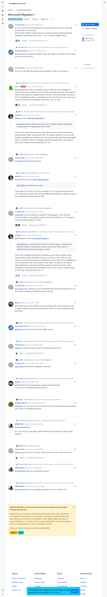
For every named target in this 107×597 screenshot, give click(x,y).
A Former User (20, 25)
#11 (75, 303)
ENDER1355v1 (19, 424)
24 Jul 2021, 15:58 (32, 382)
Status (14, 586)
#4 (75, 86)
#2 (75, 51)
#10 (75, 285)
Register (14, 532)
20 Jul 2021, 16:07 (37, 345)
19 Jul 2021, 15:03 (37, 25)
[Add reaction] (66, 40)
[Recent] (3, 6)
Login (21, 532)
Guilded (83, 582)
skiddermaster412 (21, 403)
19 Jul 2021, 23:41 (33, 115)
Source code (40, 582)
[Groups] (3, 23)
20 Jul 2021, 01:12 (37, 285)
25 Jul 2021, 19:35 (37, 424)
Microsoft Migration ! (36, 118)
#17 (75, 424)
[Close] (73, 507)
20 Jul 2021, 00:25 (37, 212)
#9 (75, 235)
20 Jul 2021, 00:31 (33, 235)
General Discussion (16, 19)
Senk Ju (17, 86)
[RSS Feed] (51, 19)
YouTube (83, 586)
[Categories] (3, 2)
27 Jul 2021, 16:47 (36, 468)
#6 (75, 158)
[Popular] (3, 15)
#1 (75, 25)
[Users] (3, 19)
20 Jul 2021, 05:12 (40, 326)
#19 (75, 468)
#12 (75, 326)
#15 (75, 382)
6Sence (17, 303)
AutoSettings (62, 586)
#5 (75, 115)
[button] (3, 590)
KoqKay (17, 382)
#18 (75, 449)
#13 (75, 345)
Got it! (74, 591)
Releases (38, 578)
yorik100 (18, 115)
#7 (75, 176)
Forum (82, 578)
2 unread (87, 64)
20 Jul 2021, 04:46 (33, 303)
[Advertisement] (53, 555)
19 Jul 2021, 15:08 (39, 51)
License (38, 586)
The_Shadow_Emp (21, 51)
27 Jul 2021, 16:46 (37, 449)
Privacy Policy (17, 582)
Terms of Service (18, 578)
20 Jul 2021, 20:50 (37, 363)
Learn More (55, 592)
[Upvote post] (71, 40)
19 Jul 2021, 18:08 (37, 68)
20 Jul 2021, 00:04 (37, 158)
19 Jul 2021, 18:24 (38, 86)
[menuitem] (104, 2)
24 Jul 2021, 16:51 (39, 403)
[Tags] (3, 11)
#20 (75, 486)
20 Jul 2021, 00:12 (33, 176)
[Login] (104, 2)
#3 (75, 68)
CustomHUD (62, 582)
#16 (75, 403)
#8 (75, 212)
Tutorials (60, 578)
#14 (75, 363)
